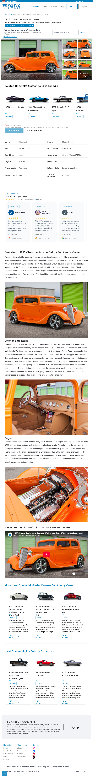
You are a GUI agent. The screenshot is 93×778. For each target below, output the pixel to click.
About (46, 6)
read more (13, 234)
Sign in (84, 6)
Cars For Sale (21, 14)
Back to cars (8, 14)
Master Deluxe (36, 14)
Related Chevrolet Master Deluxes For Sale (31, 86)
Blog (62, 6)
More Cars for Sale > (10, 37)
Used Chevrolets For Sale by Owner (27, 651)
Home (14, 14)
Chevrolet (28, 14)
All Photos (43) (85, 74)
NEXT (82, 32)
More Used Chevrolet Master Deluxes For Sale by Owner (39, 585)
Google (19, 238)
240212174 (45, 14)
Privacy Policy (81, 771)
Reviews (54, 6)
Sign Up (75, 727)
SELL (72, 6)
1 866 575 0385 (11, 1)
